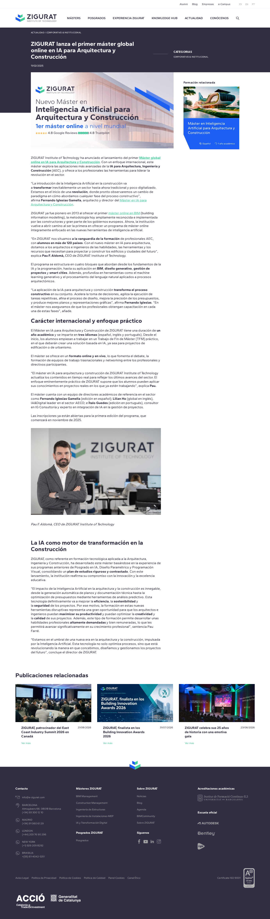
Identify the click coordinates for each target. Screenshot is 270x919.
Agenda (141, 809)
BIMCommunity (146, 816)
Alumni (184, 4)
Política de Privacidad (44, 877)
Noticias (141, 796)
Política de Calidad (94, 877)
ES (240, 4)
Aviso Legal (22, 877)
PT (253, 4)
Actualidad (37, 32)
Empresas (208, 4)
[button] (238, 18)
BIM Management (87, 796)
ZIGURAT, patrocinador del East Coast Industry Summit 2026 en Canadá (45, 732)
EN (246, 4)
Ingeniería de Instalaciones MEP (95, 816)
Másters (73, 18)
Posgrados (96, 18)
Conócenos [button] (219, 18)
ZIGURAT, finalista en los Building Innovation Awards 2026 (124, 732)
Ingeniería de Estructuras (90, 809)
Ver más (26, 743)
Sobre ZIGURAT (146, 822)
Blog (195, 4)
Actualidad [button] (194, 18)
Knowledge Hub (164, 18)
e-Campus (224, 4)
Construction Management (91, 802)
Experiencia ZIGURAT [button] (128, 18)
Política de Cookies (70, 877)
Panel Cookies (116, 877)
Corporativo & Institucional (63, 32)
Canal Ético (133, 877)
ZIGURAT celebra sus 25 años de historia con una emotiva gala (207, 732)
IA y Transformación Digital (91, 822)
